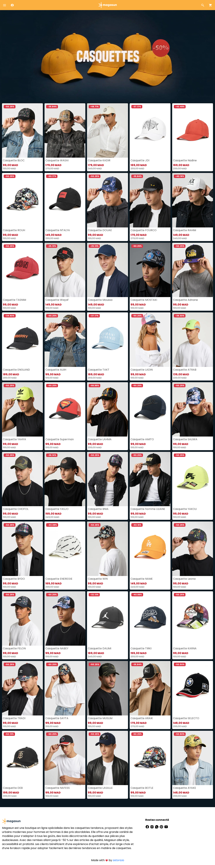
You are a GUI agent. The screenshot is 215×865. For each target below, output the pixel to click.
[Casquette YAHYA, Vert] (22, 409)
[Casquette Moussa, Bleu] (107, 270)
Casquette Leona (184, 579)
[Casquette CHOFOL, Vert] (22, 479)
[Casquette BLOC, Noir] (22, 130)
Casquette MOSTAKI (144, 300)
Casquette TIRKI (141, 648)
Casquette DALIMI (99, 648)
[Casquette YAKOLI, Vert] (192, 479)
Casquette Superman (59, 439)
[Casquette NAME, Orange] (150, 548)
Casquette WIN (98, 579)
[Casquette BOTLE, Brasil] (150, 758)
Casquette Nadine (185, 160)
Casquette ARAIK (142, 718)
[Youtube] (166, 826)
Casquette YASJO (57, 509)
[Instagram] (152, 826)
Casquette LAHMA (100, 439)
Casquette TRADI (14, 718)
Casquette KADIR (99, 160)
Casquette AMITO (142, 439)
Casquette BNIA (98, 509)
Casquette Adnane (185, 300)
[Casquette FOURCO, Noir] (150, 200)
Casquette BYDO (14, 579)
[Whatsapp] (157, 826)
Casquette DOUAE (100, 230)
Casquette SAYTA (56, 718)
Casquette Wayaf (57, 300)
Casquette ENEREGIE (58, 579)
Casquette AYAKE (184, 788)
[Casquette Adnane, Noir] (192, 270)
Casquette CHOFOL (15, 509)
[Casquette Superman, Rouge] (65, 409)
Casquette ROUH (14, 230)
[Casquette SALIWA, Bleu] (192, 409)
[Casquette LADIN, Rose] (150, 339)
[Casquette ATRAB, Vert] (192, 339)
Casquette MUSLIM (100, 718)
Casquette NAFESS (57, 788)
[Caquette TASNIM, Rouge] (22, 270)
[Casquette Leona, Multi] (192, 548)
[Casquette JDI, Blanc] (150, 130)
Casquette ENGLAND (16, 370)
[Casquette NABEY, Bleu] (65, 618)
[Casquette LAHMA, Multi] (107, 409)
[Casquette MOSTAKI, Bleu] (150, 270)
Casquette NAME (142, 579)
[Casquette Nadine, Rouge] (192, 130)
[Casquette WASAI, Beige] (65, 130)
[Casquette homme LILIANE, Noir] (150, 479)
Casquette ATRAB (184, 370)
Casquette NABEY (56, 648)
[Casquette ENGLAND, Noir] (22, 339)
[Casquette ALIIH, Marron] (65, 339)
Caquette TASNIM (14, 300)
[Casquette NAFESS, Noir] (65, 758)
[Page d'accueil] (107, 5)
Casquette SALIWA (185, 439)
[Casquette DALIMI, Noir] (107, 618)
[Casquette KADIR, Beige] (107, 130)
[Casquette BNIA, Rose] (107, 479)
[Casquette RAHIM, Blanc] (192, 200)
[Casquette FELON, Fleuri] (22, 618)
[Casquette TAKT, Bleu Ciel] (107, 339)
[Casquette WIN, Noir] (107, 548)
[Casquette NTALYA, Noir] (65, 200)
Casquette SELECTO (186, 718)
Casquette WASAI (57, 160)
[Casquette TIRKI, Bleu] (150, 618)
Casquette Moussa (100, 300)
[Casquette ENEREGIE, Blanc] (65, 548)
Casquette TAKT (98, 370)
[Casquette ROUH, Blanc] (22, 200)
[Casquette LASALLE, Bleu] (107, 758)
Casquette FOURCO (144, 230)
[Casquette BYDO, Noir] (22, 548)
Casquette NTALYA (57, 230)
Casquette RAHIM (184, 230)
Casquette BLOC (14, 160)
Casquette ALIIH (55, 370)
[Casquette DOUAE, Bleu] (107, 200)
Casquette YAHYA (14, 439)
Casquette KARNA (185, 648)
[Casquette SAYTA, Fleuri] (65, 688)
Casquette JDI (140, 160)
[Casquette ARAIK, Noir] (150, 688)
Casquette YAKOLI (185, 509)
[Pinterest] (161, 826)
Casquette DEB (13, 788)
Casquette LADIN (142, 370)
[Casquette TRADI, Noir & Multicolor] (22, 688)
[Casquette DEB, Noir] (22, 758)
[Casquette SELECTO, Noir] (192, 688)
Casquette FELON (14, 648)
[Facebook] (147, 826)
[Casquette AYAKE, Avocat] (192, 758)
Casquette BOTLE (142, 788)
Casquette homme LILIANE (148, 509)
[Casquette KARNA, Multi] (192, 618)
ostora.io (118, 860)
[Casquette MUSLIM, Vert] (107, 688)
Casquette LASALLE (100, 788)
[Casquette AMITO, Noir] (150, 409)
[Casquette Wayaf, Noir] (65, 270)
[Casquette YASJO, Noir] (65, 479)
